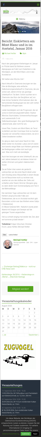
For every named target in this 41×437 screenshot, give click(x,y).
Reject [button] (35, 434)
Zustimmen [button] (25, 434)
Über (4, 235)
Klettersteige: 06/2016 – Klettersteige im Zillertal (18, 275)
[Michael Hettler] (7, 241)
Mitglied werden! (20, 289)
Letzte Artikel (13, 235)
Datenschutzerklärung (10, 434)
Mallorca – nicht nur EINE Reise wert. (19, 267)
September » (34, 335)
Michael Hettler (10, 53)
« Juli (4, 335)
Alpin (24, 53)
